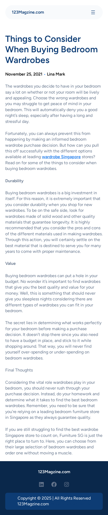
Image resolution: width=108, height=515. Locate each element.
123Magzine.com (28, 12)
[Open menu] (93, 12)
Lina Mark (56, 74)
